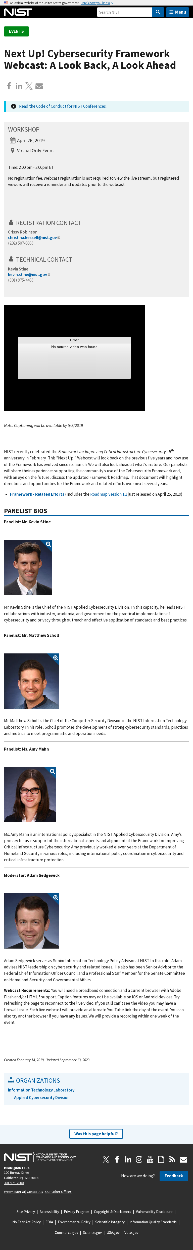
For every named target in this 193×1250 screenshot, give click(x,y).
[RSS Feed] (172, 1159)
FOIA (49, 1222)
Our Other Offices (58, 1191)
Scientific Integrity (110, 1222)
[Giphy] (161, 1159)
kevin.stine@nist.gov (27, 274)
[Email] (39, 86)
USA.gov (113, 1232)
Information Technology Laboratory (41, 1090)
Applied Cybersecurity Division (42, 1097)
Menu (180, 12)
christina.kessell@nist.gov (32, 237)
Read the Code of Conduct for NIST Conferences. (63, 106)
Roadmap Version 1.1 (108, 494)
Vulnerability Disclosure (154, 1211)
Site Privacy (26, 1211)
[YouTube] (150, 1159)
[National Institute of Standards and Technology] (40, 1157)
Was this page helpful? (96, 1134)
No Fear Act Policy (26, 1222)
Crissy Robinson (22, 232)
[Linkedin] (19, 86)
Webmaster (12, 1191)
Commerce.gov (66, 1232)
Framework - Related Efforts (37, 494)
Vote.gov (131, 1232)
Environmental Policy (74, 1222)
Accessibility (49, 1211)
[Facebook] (9, 86)
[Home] (18, 12)
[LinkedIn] (128, 1159)
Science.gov (92, 1232)
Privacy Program (76, 1211)
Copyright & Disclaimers (112, 1211)
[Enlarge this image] (28, 567)
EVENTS (16, 31)
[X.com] (29, 86)
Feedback (174, 1176)
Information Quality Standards (153, 1222)
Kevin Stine (18, 269)
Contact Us (35, 1191)
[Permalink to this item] (84, 222)
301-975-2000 (14, 1183)
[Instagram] (139, 1159)
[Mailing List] (183, 1159)
